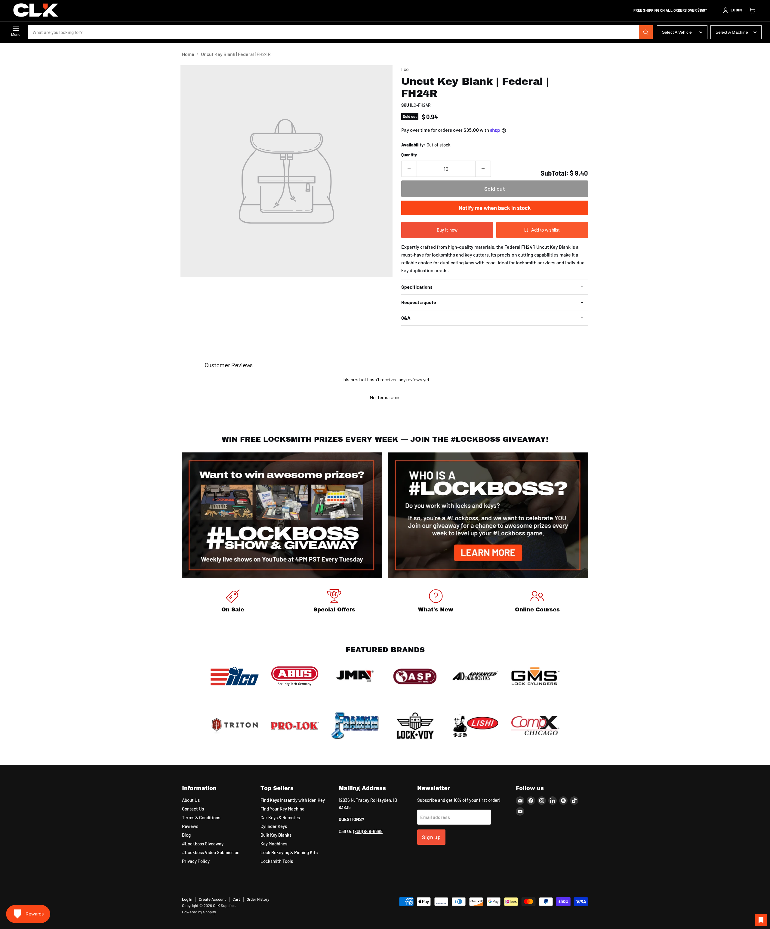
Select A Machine (732, 32)
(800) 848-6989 (368, 831)
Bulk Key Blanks (275, 835)
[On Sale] (233, 602)
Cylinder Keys (273, 826)
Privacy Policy (196, 861)
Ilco (405, 69)
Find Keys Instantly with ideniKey (292, 800)
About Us (191, 800)
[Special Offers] (334, 602)
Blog (186, 835)
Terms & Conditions (201, 817)
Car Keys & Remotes (280, 817)
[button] (732, 10)
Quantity (409, 154)
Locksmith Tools (276, 861)
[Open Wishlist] (761, 920)
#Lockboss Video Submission (210, 852)
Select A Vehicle (677, 32)
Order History (258, 899)
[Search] (646, 32)
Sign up (431, 837)
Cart (236, 899)
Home (188, 54)
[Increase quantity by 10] (483, 169)
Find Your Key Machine (282, 808)
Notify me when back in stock (495, 208)
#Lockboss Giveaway (202, 843)
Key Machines (273, 843)
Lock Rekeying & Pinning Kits (289, 852)
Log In (187, 899)
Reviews (190, 826)
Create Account (212, 899)
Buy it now (447, 229)
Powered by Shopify (199, 911)
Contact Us (193, 808)
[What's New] (436, 602)
